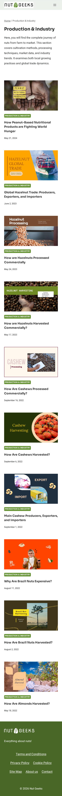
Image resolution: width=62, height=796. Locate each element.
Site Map (15, 771)
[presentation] (31, 95)
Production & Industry (17, 115)
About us (32, 771)
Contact (47, 771)
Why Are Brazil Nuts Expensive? (28, 581)
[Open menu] (54, 5)
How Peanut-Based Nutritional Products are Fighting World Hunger (27, 127)
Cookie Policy (42, 763)
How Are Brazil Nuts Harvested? (28, 642)
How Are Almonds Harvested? (27, 703)
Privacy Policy (19, 763)
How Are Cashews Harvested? (27, 454)
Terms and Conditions (31, 754)
